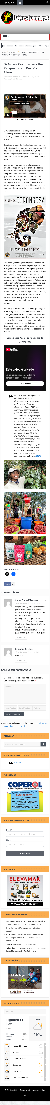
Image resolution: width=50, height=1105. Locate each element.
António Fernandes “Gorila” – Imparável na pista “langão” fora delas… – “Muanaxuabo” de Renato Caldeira (24, 938)
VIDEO (36, 77)
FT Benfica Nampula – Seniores (24, 944)
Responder (21, 638)
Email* (9, 830)
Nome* (9, 840)
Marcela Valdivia (12, 921)
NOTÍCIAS (29, 77)
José (7, 944)
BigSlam (17, 762)
